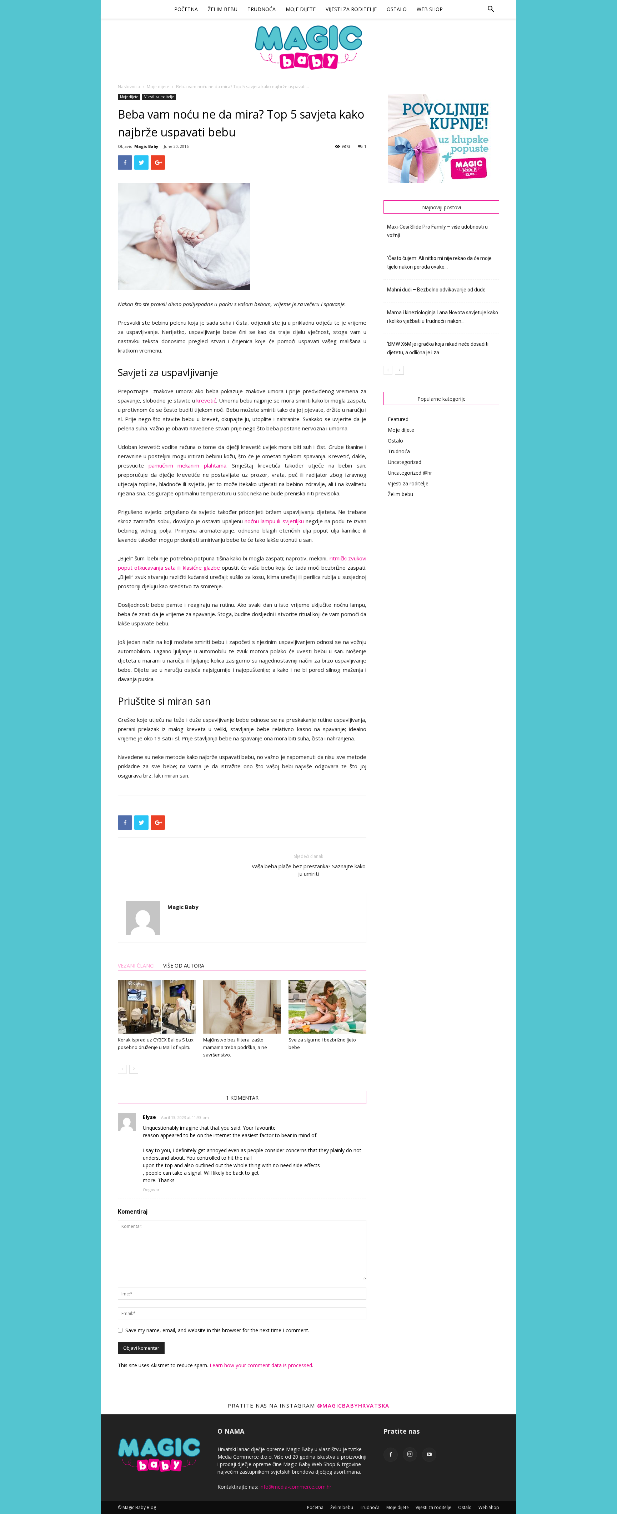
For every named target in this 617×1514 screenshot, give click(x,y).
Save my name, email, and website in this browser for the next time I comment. (217, 1330)
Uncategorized (404, 462)
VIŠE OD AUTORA (183, 965)
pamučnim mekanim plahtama (187, 465)
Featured (398, 419)
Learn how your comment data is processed (261, 1365)
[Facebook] (390, 1455)
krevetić (206, 400)
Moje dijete (301, 9)
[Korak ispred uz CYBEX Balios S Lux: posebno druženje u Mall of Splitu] (157, 1007)
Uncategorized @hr (410, 472)
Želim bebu (222, 9)
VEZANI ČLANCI (136, 965)
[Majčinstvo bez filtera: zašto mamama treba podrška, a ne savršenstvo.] (242, 1007)
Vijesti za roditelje (351, 9)
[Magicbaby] (308, 47)
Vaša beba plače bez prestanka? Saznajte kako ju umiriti (309, 870)
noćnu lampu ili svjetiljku (274, 521)
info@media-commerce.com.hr (295, 1486)
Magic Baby (146, 146)
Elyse (149, 1117)
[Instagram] (410, 1454)
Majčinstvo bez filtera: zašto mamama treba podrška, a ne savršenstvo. (235, 1047)
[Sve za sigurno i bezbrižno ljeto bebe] (327, 1007)
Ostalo (397, 9)
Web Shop (430, 9)
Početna (186, 9)
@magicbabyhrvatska (353, 1405)
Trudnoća (261, 9)
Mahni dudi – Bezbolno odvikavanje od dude (436, 290)
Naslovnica (129, 87)
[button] (490, 9)
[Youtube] (429, 1455)
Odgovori (152, 1189)
